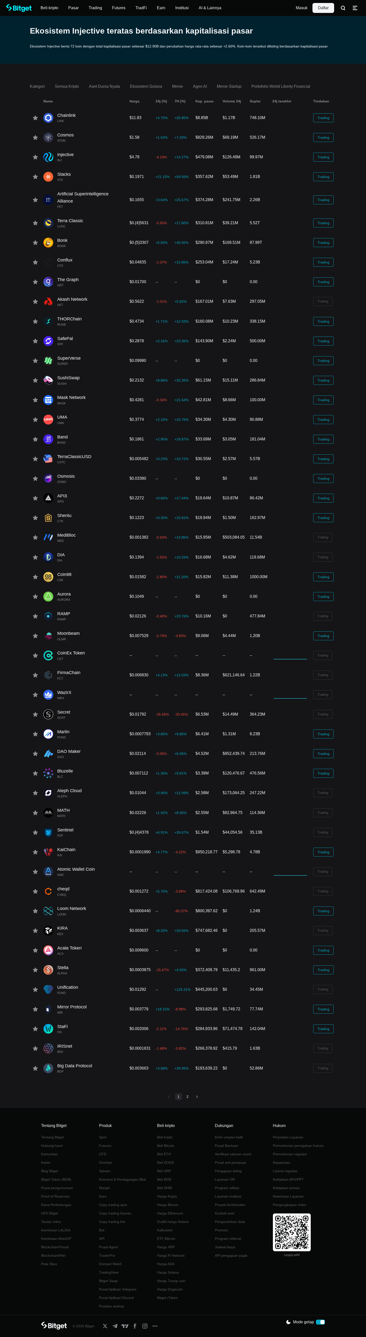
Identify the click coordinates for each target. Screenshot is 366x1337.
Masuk (301, 8)
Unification (67, 987)
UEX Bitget (49, 1213)
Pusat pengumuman (57, 1188)
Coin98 (64, 574)
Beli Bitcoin (165, 1146)
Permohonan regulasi (290, 1154)
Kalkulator (165, 1230)
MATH (63, 810)
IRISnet (64, 1046)
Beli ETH (164, 1154)
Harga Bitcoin (167, 1205)
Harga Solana (168, 1272)
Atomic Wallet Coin (76, 869)
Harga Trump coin (171, 1281)
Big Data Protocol (74, 1065)
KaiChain (66, 849)
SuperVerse (69, 358)
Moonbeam (68, 633)
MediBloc (66, 535)
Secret (63, 712)
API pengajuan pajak (231, 1255)
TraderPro (107, 1255)
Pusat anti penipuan (230, 1162)
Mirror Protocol (72, 1006)
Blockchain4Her (53, 1255)
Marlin (63, 731)
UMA (62, 417)
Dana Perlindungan (56, 1205)
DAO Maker (69, 751)
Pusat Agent (108, 1247)
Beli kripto (165, 1137)
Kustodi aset (224, 1213)
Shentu (64, 515)
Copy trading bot (112, 1222)
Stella (62, 967)
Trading (323, 118)
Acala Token (69, 948)
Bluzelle (65, 771)
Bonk (62, 240)
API (102, 1239)
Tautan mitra (51, 1222)
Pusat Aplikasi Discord (116, 1298)
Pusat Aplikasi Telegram (117, 1289)
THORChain (69, 318)
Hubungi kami (52, 1146)
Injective (65, 154)
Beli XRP (164, 1171)
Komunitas (49, 1154)
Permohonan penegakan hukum (298, 1146)
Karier (46, 1162)
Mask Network (71, 397)
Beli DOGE (165, 1162)
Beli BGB (164, 1179)
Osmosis (66, 476)
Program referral (228, 1239)
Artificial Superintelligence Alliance (83, 197)
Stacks (64, 174)
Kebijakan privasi (286, 1188)
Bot (101, 1230)
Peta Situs (49, 1264)
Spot (102, 1137)
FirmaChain (68, 672)
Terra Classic (70, 220)
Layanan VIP (225, 1179)
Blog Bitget (49, 1171)
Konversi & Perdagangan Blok (122, 1179)
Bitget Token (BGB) (56, 1179)
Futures (105, 1146)
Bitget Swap (108, 1281)
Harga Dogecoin (170, 1289)
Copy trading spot (113, 1205)
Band (62, 436)
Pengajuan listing (228, 1171)
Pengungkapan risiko (289, 1205)
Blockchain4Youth (55, 1247)
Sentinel (65, 829)
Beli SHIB (164, 1188)
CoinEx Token (71, 652)
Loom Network (71, 908)
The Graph (68, 279)
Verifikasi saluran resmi (233, 1154)
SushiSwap (68, 377)
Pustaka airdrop (111, 1306)
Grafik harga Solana (173, 1222)
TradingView (109, 1272)
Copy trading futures (115, 1213)
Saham (104, 1171)
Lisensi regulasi (285, 1171)
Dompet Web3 (110, 1264)
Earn (103, 1196)
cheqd (63, 888)
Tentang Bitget (52, 1137)
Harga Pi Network (171, 1255)
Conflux (64, 260)
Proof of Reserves (55, 1196)
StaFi (62, 1026)
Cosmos (65, 134)
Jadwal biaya (225, 1247)
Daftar (323, 8)
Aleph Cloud (69, 790)
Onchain (105, 1162)
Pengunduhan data (230, 1222)
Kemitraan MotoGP (56, 1239)
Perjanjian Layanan (288, 1137)
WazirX (64, 692)
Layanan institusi (228, 1196)
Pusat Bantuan (226, 1146)
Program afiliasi (227, 1188)
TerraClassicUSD (74, 456)
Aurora (64, 594)
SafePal (65, 338)
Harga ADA (166, 1264)
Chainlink (66, 115)
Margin (104, 1188)
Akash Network (72, 299)
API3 (62, 495)
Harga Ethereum (170, 1213)
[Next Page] (197, 1097)
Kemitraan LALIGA (55, 1230)
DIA (61, 554)
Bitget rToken (167, 1298)
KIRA (62, 928)
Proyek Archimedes (230, 1205)
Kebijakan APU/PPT (288, 1179)
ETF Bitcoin (166, 1239)
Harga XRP (166, 1247)
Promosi (221, 1230)
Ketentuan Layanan (288, 1196)
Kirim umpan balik (229, 1137)
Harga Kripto (167, 1196)
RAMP (63, 613)
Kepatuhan (281, 1162)
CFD (102, 1154)
